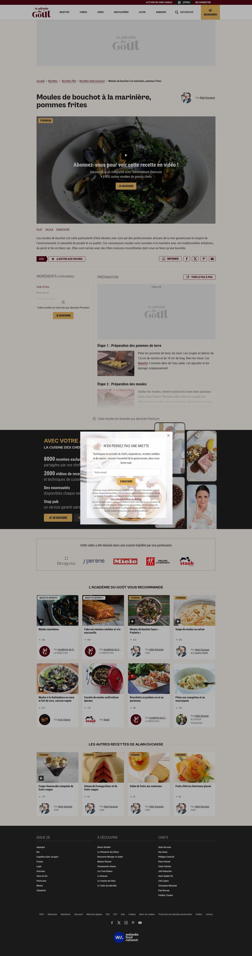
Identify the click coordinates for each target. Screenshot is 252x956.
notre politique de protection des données (126, 499)
